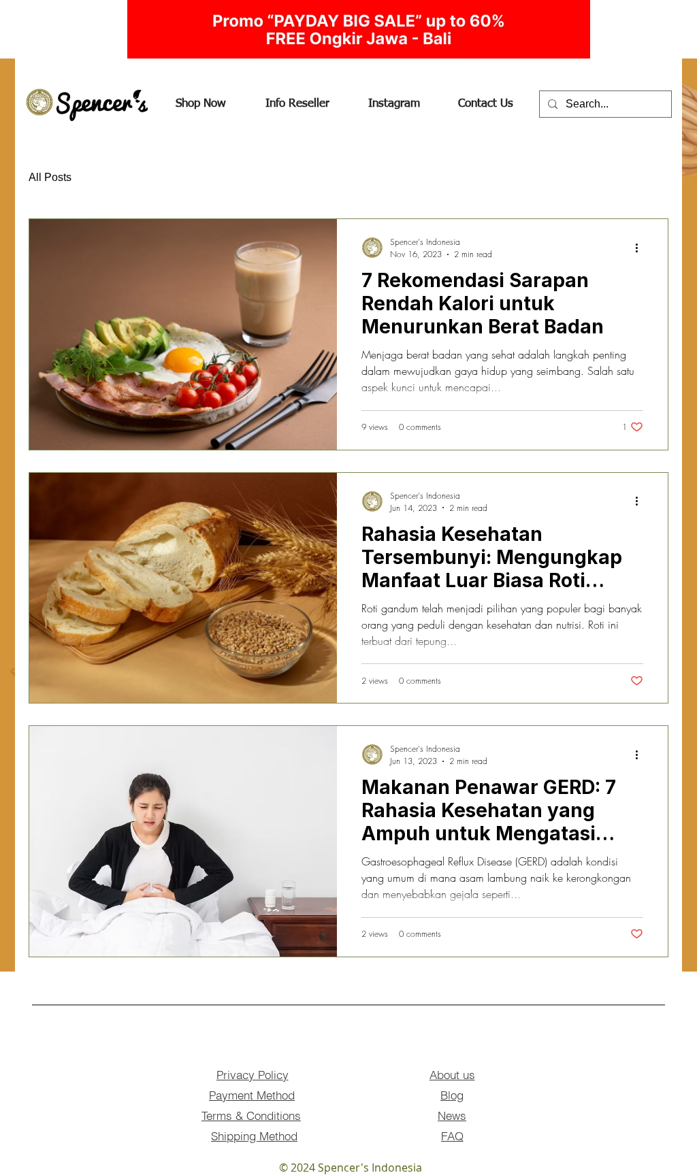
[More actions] (641, 247)
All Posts (50, 177)
